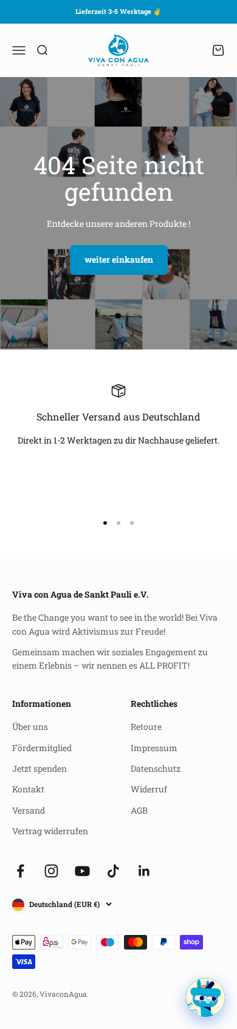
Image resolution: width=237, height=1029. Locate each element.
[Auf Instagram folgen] (51, 871)
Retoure (146, 726)
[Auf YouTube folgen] (82, 871)
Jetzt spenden (39, 768)
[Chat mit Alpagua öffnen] (205, 997)
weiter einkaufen (118, 259)
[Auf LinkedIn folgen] (144, 871)
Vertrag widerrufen (50, 831)
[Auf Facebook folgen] (20, 871)
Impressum (154, 748)
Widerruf (149, 789)
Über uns (30, 726)
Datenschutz (155, 768)
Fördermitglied (42, 748)
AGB (139, 810)
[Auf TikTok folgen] (113, 871)
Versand (28, 810)
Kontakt (28, 789)
